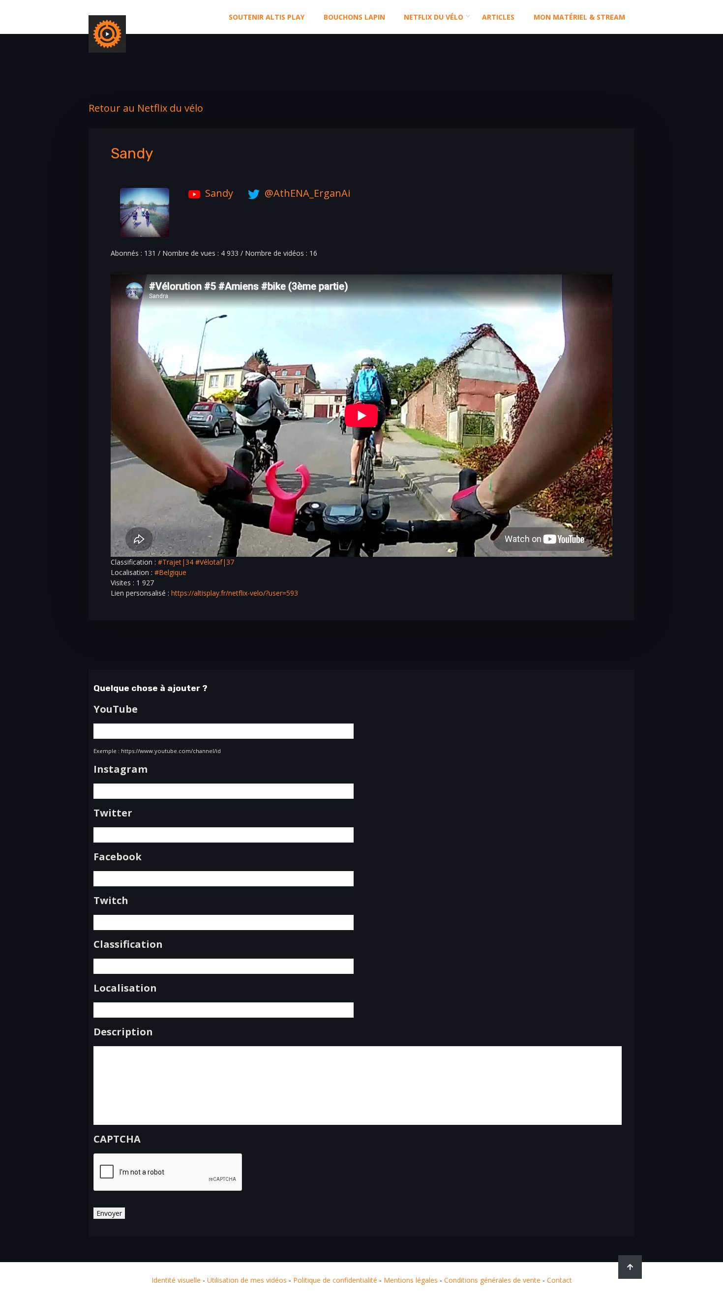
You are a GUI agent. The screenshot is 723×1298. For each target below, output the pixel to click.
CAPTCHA (117, 1139)
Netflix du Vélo (433, 17)
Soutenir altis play (266, 17)
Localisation (125, 988)
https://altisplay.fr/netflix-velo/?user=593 (234, 593)
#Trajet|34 (175, 562)
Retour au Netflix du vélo (146, 108)
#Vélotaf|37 (214, 562)
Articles (498, 17)
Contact (559, 1280)
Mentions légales (411, 1280)
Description (123, 1032)
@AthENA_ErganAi (307, 193)
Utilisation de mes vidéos (247, 1280)
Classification (128, 944)
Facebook (117, 856)
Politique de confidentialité (335, 1280)
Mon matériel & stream (579, 17)
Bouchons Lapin (354, 17)
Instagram (120, 769)
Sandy (219, 193)
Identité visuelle (176, 1280)
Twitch (110, 900)
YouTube (115, 709)
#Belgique (170, 572)
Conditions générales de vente (492, 1280)
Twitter (112, 813)
